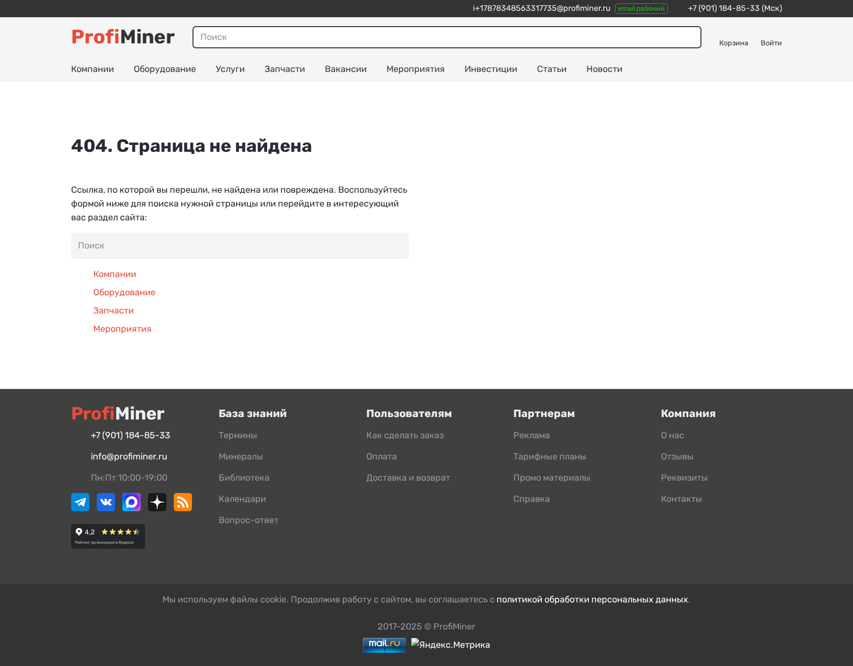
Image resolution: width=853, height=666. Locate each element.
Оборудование (124, 292)
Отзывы (677, 456)
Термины (238, 435)
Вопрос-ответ (248, 520)
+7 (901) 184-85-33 (724, 8)
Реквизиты (684, 477)
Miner (123, 36)
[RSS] (183, 508)
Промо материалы (551, 477)
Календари (242, 498)
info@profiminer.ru (129, 456)
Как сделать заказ (405, 435)
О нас (672, 435)
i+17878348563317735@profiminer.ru (542, 8)
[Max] (131, 508)
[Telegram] (80, 508)
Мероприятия (122, 328)
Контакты (681, 498)
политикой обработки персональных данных (592, 599)
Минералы (241, 456)
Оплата (381, 456)
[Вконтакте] (106, 508)
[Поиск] (690, 37)
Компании (114, 274)
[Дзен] (157, 508)
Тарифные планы (549, 456)
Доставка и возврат (408, 477)
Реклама (531, 435)
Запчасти (113, 310)
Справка (531, 498)
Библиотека (244, 477)
